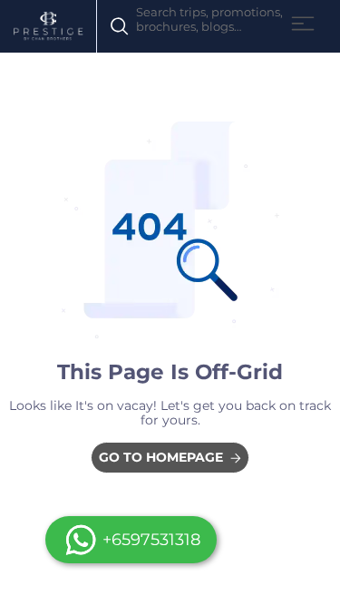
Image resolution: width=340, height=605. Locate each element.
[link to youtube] (170, 458)
